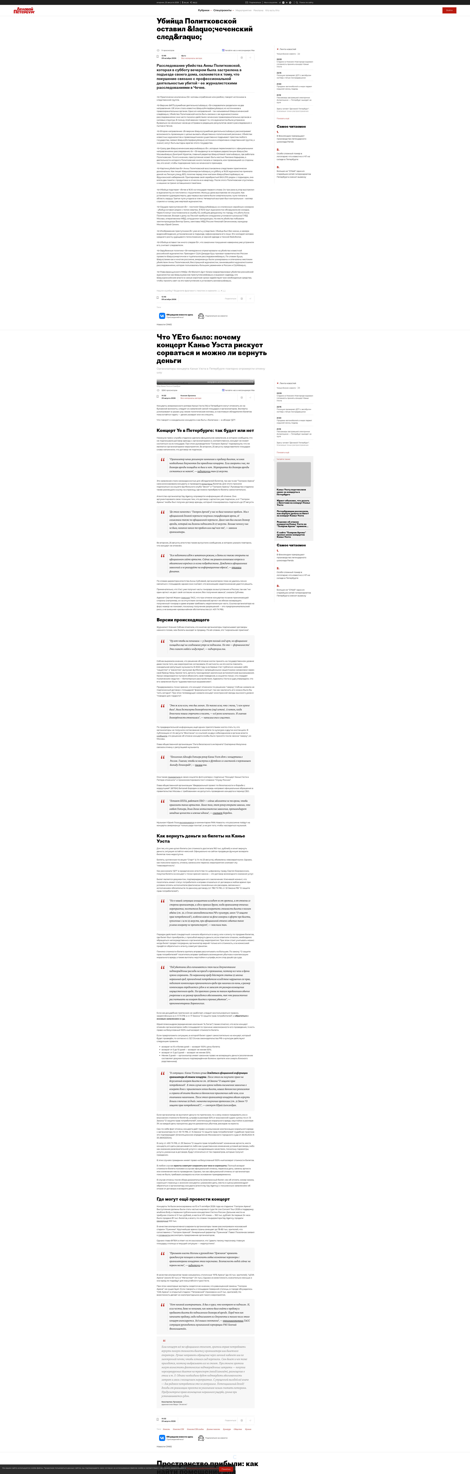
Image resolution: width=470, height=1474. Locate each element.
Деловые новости (213, 1429)
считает (218, 813)
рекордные (162, 1221)
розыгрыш (206, 484)
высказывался (186, 822)
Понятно (226, 1469)
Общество (238, 1429)
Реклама (258, 10)
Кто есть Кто (272, 10)
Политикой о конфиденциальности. (202, 1468)
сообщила (162, 736)
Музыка (248, 1429)
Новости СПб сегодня (195, 1429)
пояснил (185, 597)
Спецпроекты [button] (222, 10)
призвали (236, 567)
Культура (227, 1429)
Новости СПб (178, 1429)
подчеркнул (194, 1265)
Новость (166, 1429)
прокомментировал (233, 1320)
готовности (164, 1235)
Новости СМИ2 (164, 324)
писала (198, 765)
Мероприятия (244, 10)
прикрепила (174, 777)
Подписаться (255, 2)
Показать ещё (283, 118)
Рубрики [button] (204, 10)
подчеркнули (204, 471)
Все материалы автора (191, 58)
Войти (449, 10)
